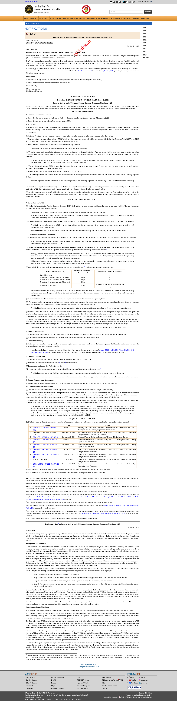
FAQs (53, 686)
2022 (145, 40)
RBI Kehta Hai (106, 677)
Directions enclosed (85, 71)
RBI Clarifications (82, 689)
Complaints (29, 686)
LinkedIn (144, 683)
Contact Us (29, 689)
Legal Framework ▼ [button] (105, 18)
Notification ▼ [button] (44, 18)
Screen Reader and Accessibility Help (140, 697)
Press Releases (55, 18)
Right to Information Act (109, 686)
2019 (145, 49)
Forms (79, 677)
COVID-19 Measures (58, 677)
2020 (145, 46)
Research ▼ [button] (117, 18)
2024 (145, 34)
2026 (145, 28)
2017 (145, 55)
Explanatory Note (108, 71)
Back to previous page (88, 665)
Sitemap (141, 693)
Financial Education (57, 689)
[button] (111, 2)
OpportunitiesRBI (83, 686)
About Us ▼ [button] (34, 18)
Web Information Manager (33, 697)
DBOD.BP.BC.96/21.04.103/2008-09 (45, 437)
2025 (145, 31)
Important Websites (83, 683)
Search (148, 12)
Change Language (143, 1)
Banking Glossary (31, 680)
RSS (132, 677)
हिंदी (151, 1)
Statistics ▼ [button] (127, 18)
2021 (145, 43)
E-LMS (53, 680)
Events (53, 683)
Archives (146, 57)
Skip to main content (31, 1)
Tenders (105, 689)
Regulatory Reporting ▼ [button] (141, 18)
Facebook (134, 683)
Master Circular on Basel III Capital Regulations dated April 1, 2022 (104, 513)
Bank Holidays (30, 677)
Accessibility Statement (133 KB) (115, 697)
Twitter (143, 677)
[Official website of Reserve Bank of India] (43, 9)
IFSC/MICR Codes (83, 680)
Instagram (144, 680)
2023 (145, 37)
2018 (145, 52)
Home (26, 18)
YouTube (134, 680)
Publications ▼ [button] (92, 18)
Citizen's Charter (31, 683)
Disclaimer (148, 693)
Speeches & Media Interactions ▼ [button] (73, 18)
